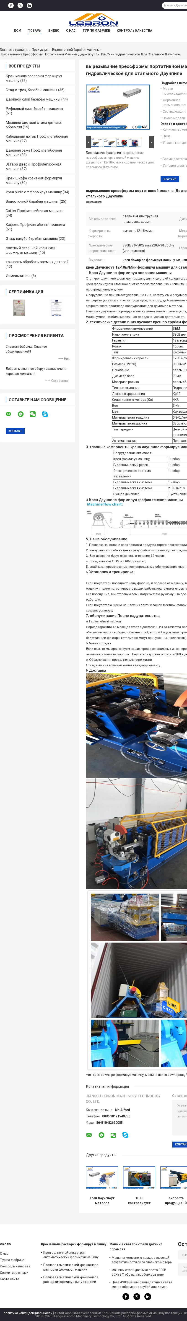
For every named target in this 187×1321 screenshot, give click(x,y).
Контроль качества (134, 30)
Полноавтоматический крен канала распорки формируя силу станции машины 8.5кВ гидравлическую (70, 1280)
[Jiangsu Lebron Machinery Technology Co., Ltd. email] (11, 414)
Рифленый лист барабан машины (34, 108)
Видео (53, 30)
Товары (35, 30)
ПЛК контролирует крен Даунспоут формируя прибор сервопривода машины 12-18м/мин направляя (139, 1200)
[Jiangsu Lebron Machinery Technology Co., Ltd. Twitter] (20, 5)
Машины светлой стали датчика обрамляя (135, 1246)
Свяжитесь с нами (14, 1272)
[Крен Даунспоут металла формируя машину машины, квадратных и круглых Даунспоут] (102, 1178)
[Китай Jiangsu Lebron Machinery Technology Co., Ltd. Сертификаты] (19, 308)
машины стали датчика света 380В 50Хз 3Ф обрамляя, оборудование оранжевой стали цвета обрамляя (139, 1273)
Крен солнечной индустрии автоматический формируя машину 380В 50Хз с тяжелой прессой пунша (71, 1255)
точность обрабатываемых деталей (37, 262)
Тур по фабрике (96, 30)
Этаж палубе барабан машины (32, 238)
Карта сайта (9, 1279)
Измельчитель (18, 276)
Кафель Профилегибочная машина (35, 225)
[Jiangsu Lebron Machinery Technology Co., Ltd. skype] (48, 414)
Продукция (40, 50)
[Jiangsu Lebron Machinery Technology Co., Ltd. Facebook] (11, 5)
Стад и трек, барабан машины (31, 90)
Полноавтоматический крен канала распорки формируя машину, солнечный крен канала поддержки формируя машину (70, 1268)
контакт (170, 179)
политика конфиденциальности (28, 1313)
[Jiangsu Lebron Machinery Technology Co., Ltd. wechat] (35, 414)
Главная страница (14, 50)
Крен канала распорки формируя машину (73, 1244)
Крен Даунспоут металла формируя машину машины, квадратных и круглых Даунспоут (102, 1200)
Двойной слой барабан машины (33, 99)
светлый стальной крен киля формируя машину (30, 250)
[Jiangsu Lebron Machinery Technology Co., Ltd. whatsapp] (23, 414)
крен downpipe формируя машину (118, 1075)
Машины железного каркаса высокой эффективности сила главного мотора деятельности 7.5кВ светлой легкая (142, 1260)
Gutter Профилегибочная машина (34, 211)
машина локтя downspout (164, 1075)
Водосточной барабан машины (75, 50)
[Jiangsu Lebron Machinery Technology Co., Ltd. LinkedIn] (29, 5)
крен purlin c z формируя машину (34, 192)
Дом (17, 30)
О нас (71, 30)
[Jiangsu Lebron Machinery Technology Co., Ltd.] (93, 20)
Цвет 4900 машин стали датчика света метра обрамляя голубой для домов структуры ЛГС (142, 1285)
